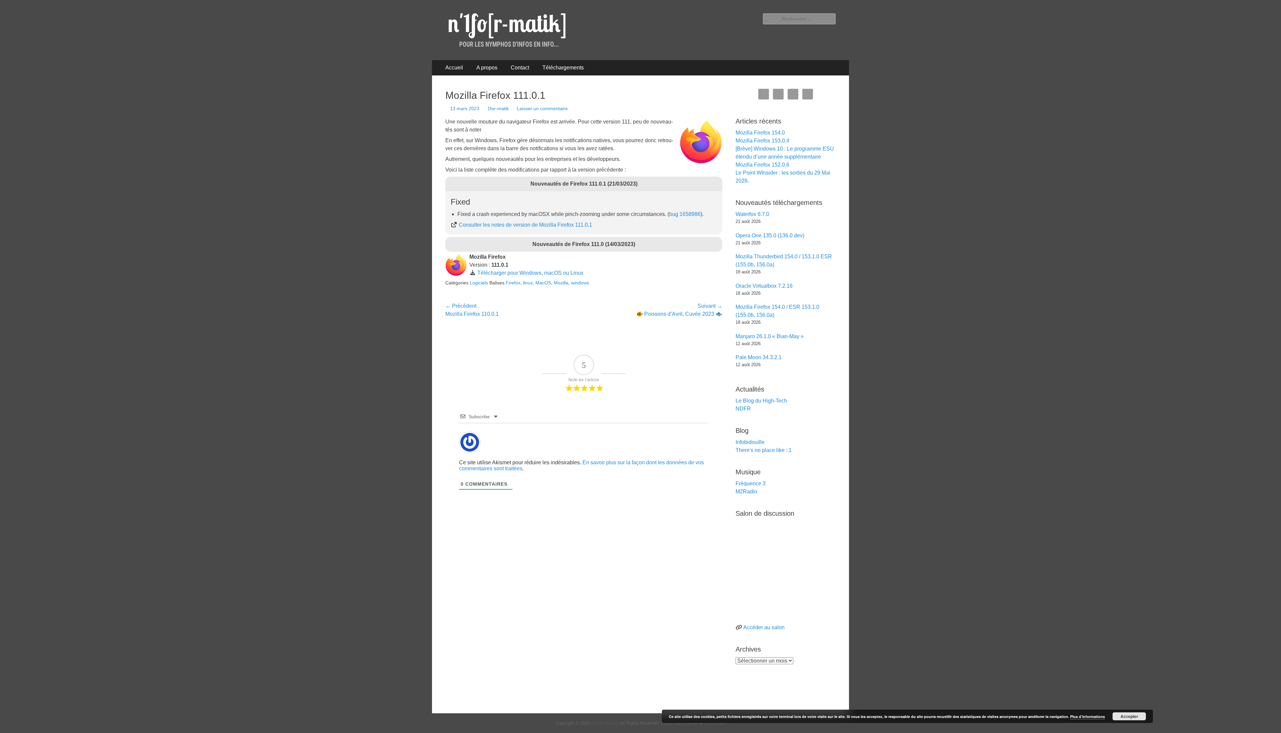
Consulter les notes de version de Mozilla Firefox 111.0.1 (525, 225)
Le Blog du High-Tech (761, 401)
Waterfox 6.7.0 (752, 214)
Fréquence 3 (751, 483)
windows (580, 282)
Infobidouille (750, 442)
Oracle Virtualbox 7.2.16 (764, 286)
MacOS (543, 282)
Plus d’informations (1087, 716)
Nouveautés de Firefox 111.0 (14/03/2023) (583, 244)
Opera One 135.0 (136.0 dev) (770, 235)
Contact (520, 67)
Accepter (1129, 716)
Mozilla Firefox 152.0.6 (762, 165)
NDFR (743, 409)
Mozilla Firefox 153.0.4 (762, 141)
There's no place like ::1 (764, 450)
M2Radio (746, 491)
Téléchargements (563, 67)
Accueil (454, 67)
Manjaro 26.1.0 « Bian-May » (770, 336)
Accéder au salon (764, 627)
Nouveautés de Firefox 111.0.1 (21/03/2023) (583, 184)
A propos (486, 67)
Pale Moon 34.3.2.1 (759, 357)
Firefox (513, 282)
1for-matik (498, 108)
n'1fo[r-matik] (604, 723)
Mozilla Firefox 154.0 (760, 133)
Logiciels (479, 282)
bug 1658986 (685, 214)
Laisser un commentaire (542, 108)
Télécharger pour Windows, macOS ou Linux (530, 273)
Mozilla (561, 282)
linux (528, 282)
